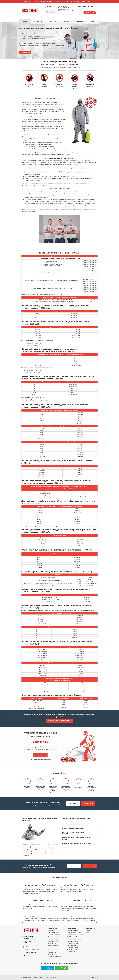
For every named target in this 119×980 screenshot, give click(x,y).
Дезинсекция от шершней (54, 932)
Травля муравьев (52, 936)
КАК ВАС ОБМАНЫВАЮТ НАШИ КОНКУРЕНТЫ (59, 720)
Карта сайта (94, 977)
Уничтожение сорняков (72, 941)
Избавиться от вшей (53, 945)
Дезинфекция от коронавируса (74, 939)
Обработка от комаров (53, 937)
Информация (80, 21)
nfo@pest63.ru (27, 1)
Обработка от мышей (72, 949)
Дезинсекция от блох (53, 939)
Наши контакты (73, 803)
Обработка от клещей (53, 947)
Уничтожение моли (52, 952)
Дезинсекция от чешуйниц (54, 948)
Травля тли (50, 950)
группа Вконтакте (58, 1)
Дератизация (52, 21)
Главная (25, 21)
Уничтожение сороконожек (54, 956)
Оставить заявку (41, 755)
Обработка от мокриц (53, 954)
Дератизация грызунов (72, 947)
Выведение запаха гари (72, 943)
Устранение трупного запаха (74, 932)
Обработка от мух (52, 943)
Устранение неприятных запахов (75, 934)
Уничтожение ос (52, 930)
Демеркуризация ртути (72, 936)
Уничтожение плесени (72, 930)
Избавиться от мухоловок (54, 958)
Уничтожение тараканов (54, 934)
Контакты (93, 21)
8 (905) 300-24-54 (27, 938)
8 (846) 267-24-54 (75, 1)
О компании (89, 932)
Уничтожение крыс (71, 951)
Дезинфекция (66, 21)
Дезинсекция (38, 21)
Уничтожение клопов (53, 941)
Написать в (49, 968)
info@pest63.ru (27, 942)
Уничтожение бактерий (72, 937)
